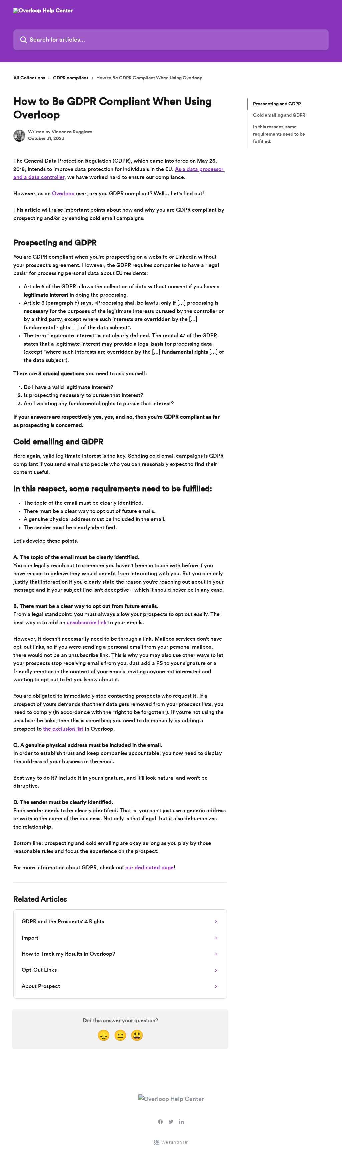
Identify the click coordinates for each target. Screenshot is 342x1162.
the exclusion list (63, 729)
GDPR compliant (70, 78)
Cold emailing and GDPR (279, 115)
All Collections (29, 78)
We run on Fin (174, 1142)
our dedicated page (149, 867)
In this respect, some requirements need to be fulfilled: (279, 134)
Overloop (63, 193)
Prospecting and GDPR (277, 104)
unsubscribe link (87, 622)
